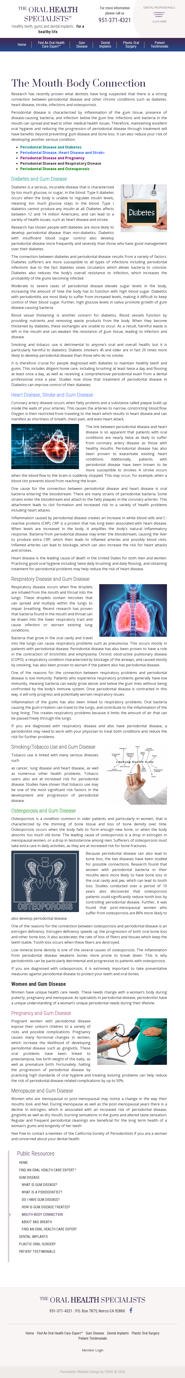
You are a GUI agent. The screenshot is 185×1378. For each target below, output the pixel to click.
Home (22, 44)
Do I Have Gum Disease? (41, 1199)
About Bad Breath (37, 1222)
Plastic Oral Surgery (37, 1244)
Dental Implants (33, 1236)
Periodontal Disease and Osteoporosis (54, 168)
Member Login (92, 1350)
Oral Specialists (48, 14)
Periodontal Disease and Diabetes (50, 147)
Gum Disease (29, 1177)
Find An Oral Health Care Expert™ (47, 1170)
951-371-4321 (115, 20)
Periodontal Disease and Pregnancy (52, 157)
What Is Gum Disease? (39, 1185)
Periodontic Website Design (79, 1372)
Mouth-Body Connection (42, 1214)
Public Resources (36, 1153)
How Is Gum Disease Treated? (46, 1207)
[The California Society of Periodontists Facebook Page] (130, 1310)
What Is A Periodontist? (42, 1192)
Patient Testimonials (37, 1251)
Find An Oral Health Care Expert (49, 1229)
